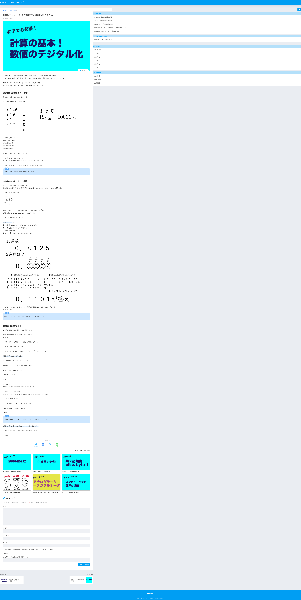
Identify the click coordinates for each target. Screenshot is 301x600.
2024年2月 (97, 67)
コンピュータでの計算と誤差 (103, 20)
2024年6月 (97, 53)
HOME (151, 593)
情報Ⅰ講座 (87, 450)
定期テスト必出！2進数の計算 (103, 17)
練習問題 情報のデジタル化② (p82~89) (106, 31)
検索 (299, 9)
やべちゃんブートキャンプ (12, 2)
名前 (5, 528)
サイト (5, 542)
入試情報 (97, 76)
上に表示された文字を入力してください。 (15, 557)
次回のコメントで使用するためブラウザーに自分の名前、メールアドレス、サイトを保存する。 (30, 549)
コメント (6, 506)
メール (6, 535)
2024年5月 (97, 57)
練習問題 (97, 83)
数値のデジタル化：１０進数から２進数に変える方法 (110, 27)
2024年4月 (97, 60)
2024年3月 (97, 64)
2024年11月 (97, 50)
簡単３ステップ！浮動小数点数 (103, 24)
